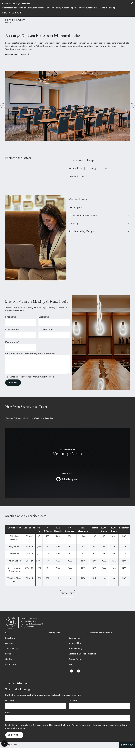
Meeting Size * (12, 342)
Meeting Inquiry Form (15, 54)
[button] (3, 105)
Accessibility (75, 643)
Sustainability (12, 648)
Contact (9, 659)
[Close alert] (132, 3)
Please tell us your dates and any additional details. (30, 353)
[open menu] (127, 21)
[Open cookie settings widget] (4, 743)
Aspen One (10, 664)
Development (75, 638)
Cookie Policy (75, 659)
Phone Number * (46, 329)
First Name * (11, 316)
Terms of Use (39, 725)
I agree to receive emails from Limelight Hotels (31, 376)
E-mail (7, 713)
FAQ (7, 632)
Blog (71, 664)
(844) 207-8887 (11, 745)
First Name (9, 700)
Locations (10, 638)
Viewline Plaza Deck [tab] (31, 418)
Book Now (127, 745)
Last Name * (44, 316)
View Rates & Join (12, 13)
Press (8, 653)
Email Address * (12, 329)
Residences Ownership (101, 632)
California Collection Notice (82, 653)
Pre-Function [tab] (47, 418)
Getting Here (53, 632)
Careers (9, 643)
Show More (67, 593)
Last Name (73, 700)
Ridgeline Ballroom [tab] (13, 418)
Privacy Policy (75, 648)
